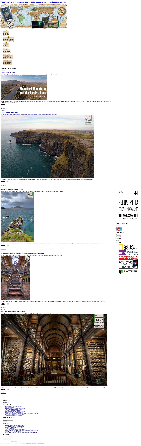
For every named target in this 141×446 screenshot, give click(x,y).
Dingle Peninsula (27, 191)
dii (26, 114)
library (40, 313)
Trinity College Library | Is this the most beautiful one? (13, 311)
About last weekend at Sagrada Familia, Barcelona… (14, 409)
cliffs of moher (23, 114)
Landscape (31, 74)
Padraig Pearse (53, 255)
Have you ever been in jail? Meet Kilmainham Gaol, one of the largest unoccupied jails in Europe (22, 253)
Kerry (47, 191)
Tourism (56, 74)
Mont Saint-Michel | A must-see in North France (13, 406)
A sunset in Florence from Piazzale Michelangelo (13, 415)
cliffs (19, 114)
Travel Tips (14, 255)
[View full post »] (24, 99)
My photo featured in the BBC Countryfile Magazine (14, 412)
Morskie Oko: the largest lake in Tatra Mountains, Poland (15, 408)
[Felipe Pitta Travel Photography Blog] (6, 35)
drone (25, 74)
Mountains (40, 74)
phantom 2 (44, 74)
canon (29, 313)
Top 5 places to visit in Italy (9, 407)
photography (44, 313)
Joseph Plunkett (40, 255)
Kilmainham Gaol (47, 255)
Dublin (28, 255)
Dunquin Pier (43, 191)
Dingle (22, 191)
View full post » (3, 108)
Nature (54, 191)
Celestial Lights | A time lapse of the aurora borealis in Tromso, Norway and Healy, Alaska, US (21, 413)
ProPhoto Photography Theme (31, 443)
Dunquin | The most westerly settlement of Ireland (12, 189)
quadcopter (49, 74)
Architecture (6, 255)
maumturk (36, 74)
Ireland (11, 74)
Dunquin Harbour (37, 191)
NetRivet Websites (41, 443)
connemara (20, 74)
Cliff (19, 191)
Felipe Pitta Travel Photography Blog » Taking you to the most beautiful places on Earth (33, 2)
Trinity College (56, 313)
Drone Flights (6, 74)
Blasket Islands (15, 191)
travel (59, 74)
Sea (50, 114)
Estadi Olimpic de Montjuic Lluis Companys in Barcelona (15, 411)
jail (36, 255)
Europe (31, 255)
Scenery (52, 74)
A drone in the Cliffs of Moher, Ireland (9, 112)
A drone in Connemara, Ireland (8, 72)
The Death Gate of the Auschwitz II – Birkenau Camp (14, 414)
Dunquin (31, 191)
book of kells (24, 313)
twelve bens (63, 74)
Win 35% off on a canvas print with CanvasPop (13, 410)
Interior (34, 255)
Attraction (16, 74)
